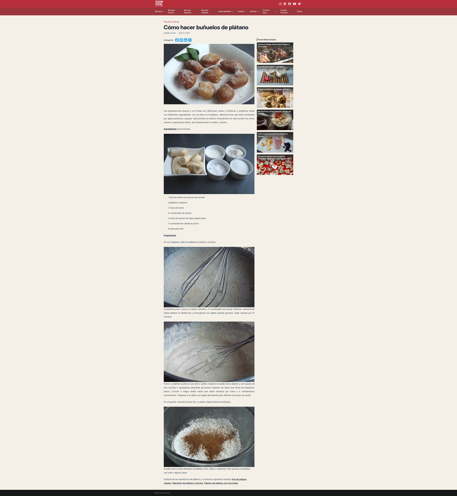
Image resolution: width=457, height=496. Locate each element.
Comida (240, 11)
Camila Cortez (170, 33)
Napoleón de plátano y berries (187, 483)
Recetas (158, 11)
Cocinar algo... (266, 11)
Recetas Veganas (187, 11)
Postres (253, 11)
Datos (299, 11)
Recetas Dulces (171, 11)
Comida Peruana (284, 11)
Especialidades (224, 11)
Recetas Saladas (204, 11)
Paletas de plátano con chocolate (221, 483)
